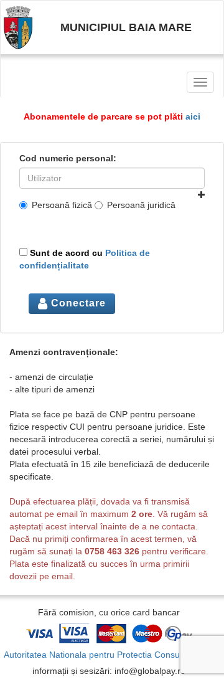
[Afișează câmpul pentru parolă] (201, 195)
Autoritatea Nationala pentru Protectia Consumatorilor (109, 655)
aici (192, 116)
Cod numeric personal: (67, 158)
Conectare (77, 303)
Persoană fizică (62, 205)
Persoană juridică (141, 205)
